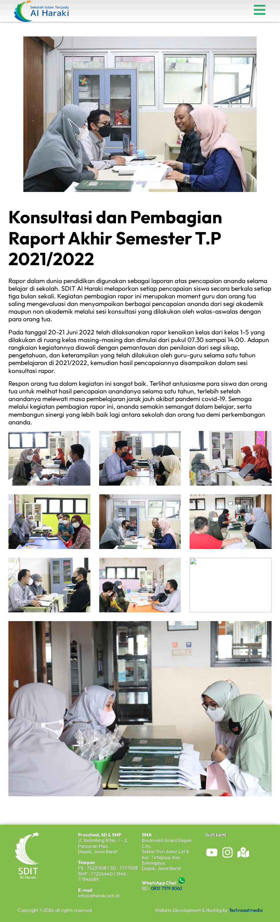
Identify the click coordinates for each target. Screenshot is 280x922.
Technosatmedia (245, 910)
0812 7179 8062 (166, 888)
